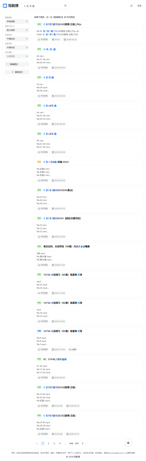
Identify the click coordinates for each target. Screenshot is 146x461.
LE (49, 105)
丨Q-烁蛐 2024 (56, 161)
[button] (37, 443)
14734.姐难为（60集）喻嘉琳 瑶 (62, 274)
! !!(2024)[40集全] (58, 190)
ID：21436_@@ (55, 359)
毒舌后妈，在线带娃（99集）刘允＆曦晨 (66, 246)
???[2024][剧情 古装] (59, 387)
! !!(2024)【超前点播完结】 (62, 218)
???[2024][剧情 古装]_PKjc (62, 24)
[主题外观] (131, 5)
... (65, 443)
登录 (139, 5)
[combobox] (17, 21)
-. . (49, 49)
